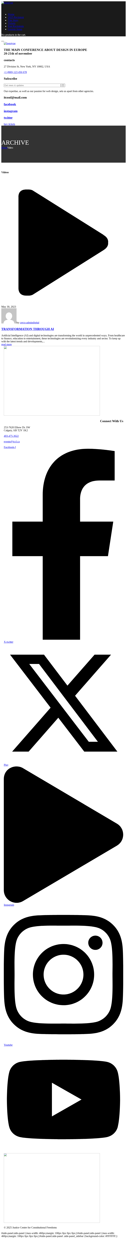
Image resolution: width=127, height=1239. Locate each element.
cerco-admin (26, 322)
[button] (63, 124)
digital (36, 322)
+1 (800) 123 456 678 (15, 72)
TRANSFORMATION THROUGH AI (27, 329)
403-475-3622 (11, 436)
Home (4, 147)
